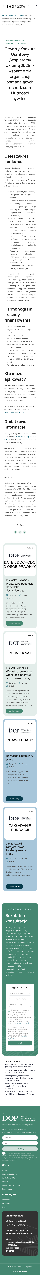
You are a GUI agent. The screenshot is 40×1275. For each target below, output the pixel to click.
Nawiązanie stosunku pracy (19, 757)
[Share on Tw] (20, 532)
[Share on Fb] (15, 532)
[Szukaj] (30, 6)
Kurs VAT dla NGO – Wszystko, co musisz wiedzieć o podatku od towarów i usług (19, 673)
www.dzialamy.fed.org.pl (14, 412)
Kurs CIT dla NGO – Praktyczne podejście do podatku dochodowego (20, 585)
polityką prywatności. (22, 1023)
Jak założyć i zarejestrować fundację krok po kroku (16, 849)
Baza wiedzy (19, 16)
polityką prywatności (8, 1160)
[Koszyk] (35, 6)
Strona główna (7, 16)
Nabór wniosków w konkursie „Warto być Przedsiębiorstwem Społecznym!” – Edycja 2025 (19, 1094)
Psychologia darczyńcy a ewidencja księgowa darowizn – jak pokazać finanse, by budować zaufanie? (19, 1078)
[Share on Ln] (24, 532)
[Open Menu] (3, 6)
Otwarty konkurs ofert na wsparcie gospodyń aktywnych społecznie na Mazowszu (16, 1086)
